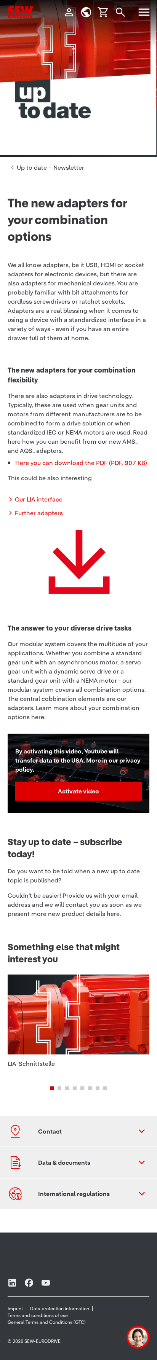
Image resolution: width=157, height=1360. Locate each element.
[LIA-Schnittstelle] (78, 1026)
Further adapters (39, 513)
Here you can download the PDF (81, 462)
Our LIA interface (38, 499)
